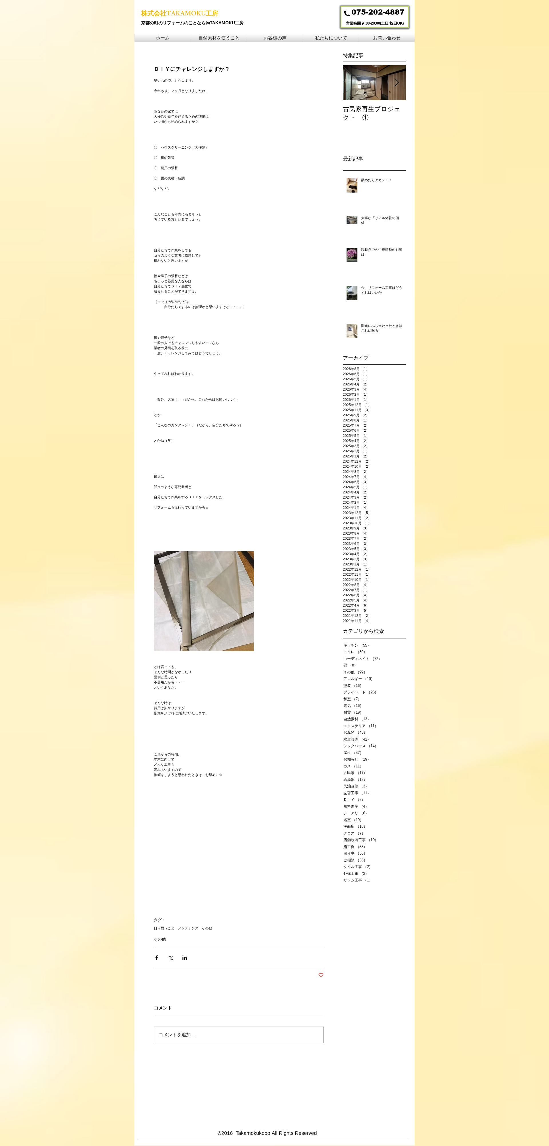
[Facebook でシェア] (156, 957)
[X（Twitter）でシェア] (170, 957)
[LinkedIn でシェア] (184, 957)
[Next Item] (396, 82)
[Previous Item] (352, 82)
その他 (207, 928)
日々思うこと (164, 928)
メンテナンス (188, 928)
